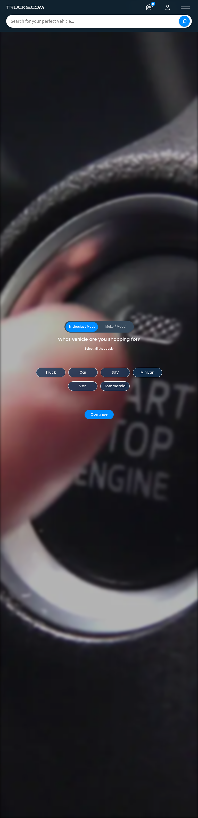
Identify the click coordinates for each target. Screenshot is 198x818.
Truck (50, 372)
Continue (99, 414)
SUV (115, 372)
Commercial (115, 386)
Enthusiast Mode (82, 326)
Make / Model (115, 326)
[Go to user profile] (167, 7)
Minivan (147, 372)
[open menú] (185, 7)
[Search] (184, 21)
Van (83, 386)
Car (82, 372)
